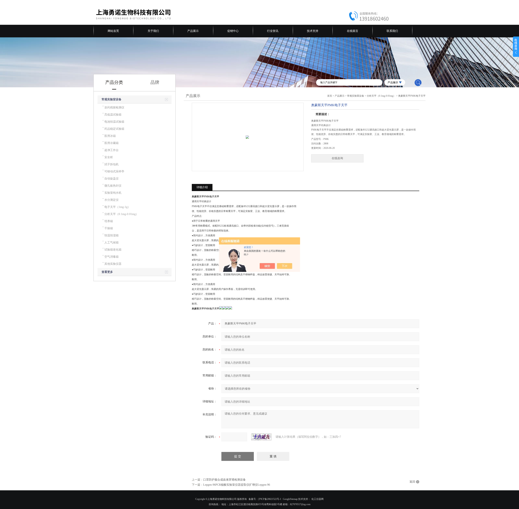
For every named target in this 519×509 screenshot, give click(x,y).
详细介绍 (202, 187)
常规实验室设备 (111, 99)
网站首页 (113, 30)
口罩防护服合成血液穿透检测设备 (224, 479)
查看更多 (107, 271)
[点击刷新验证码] (261, 436)
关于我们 (153, 30)
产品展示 (193, 30)
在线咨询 (337, 158)
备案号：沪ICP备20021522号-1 (265, 499)
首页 (329, 95)
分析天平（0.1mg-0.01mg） (381, 95)
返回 (412, 481)
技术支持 (312, 30)
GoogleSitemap (290, 499)
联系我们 (392, 30)
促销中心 (233, 30)
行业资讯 (272, 30)
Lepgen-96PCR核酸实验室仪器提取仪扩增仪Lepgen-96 (236, 484)
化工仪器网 (317, 499)
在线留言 (352, 30)
